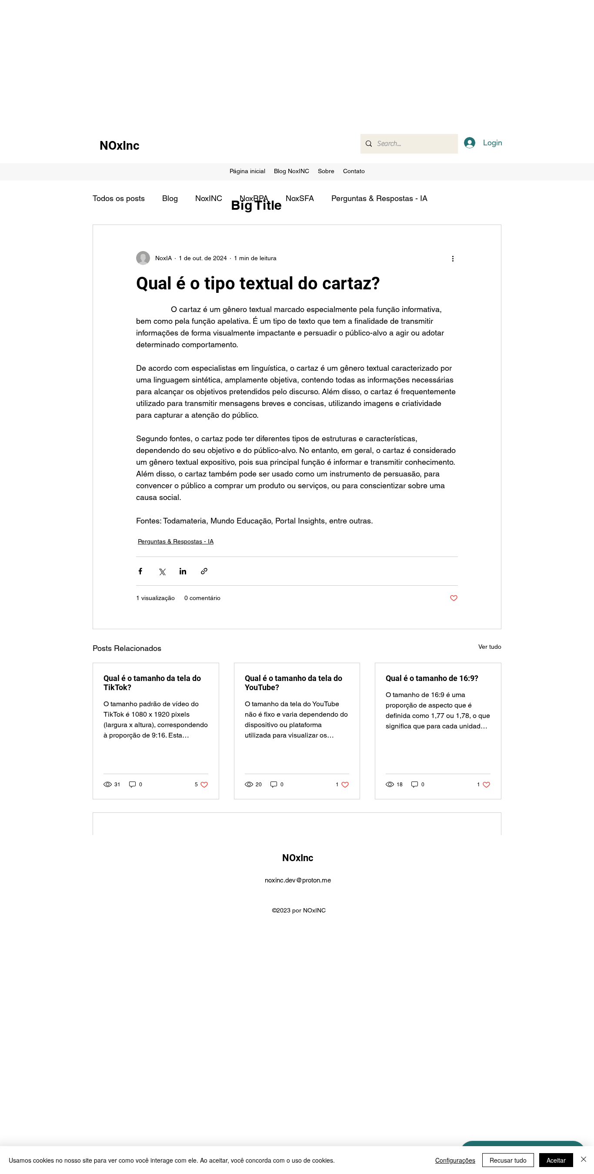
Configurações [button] (455, 1160)
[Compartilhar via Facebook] (140, 571)
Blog (170, 198)
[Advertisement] (261, 61)
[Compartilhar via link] (204, 571)
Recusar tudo (508, 1160)
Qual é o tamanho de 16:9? (432, 678)
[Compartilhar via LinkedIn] (183, 571)
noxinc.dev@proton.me (298, 880)
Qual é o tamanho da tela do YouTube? (293, 683)
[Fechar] (583, 1160)
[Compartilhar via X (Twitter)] (161, 571)
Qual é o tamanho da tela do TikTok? (152, 683)
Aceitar (556, 1160)
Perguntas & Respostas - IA (379, 198)
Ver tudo (489, 646)
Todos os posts (119, 198)
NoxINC (208, 198)
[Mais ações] (452, 258)
